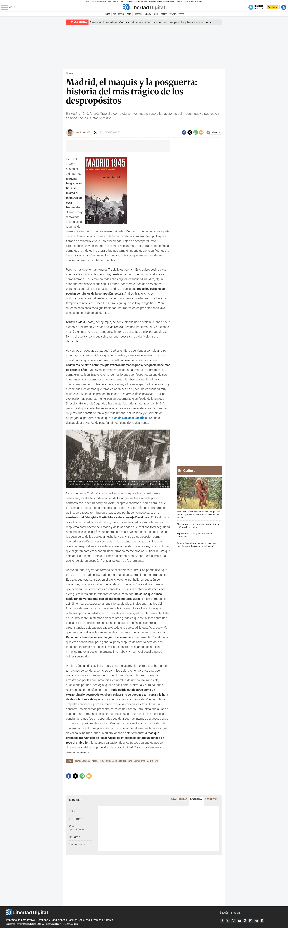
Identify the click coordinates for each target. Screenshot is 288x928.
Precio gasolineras (76, 828)
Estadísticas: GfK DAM (35, 924)
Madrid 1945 (152, 761)
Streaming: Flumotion (55, 924)
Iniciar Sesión (283, 7)
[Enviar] (195, 132)
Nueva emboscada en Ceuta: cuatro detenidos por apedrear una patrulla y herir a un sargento (151, 22)
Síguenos (216, 132)
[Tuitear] (190, 132)
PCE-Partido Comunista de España (116, 761)
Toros (181, 14)
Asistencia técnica (90, 920)
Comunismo (139, 761)
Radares (74, 837)
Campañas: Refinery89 (15, 924)
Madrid (95, 761)
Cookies (72, 920)
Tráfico (73, 811)
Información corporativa (20, 920)
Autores (108, 920)
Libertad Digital (113, 912)
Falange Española (82, 761)
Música (148, 14)
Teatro (173, 14)
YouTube (239, 921)
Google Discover (245, 921)
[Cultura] (143, 7)
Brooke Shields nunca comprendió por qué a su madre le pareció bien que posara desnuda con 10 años (198, 514)
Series (164, 14)
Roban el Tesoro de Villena (193, 1)
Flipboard (250, 921)
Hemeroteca (77, 844)
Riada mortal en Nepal (165, 1)
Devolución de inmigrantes (123, 1)
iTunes (262, 921)
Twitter (228, 921)
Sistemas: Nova (71, 924)
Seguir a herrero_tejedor (95, 132)
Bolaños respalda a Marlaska (145, 1)
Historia (138, 14)
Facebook (222, 921)
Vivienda (179, 1)
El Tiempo (75, 819)
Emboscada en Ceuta (103, 1)
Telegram (256, 921)
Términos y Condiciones (51, 920)
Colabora (272, 7)
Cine (156, 14)
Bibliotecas (118, 14)
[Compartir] (184, 132)
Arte (129, 14)
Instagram (233, 921)
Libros (107, 14)
